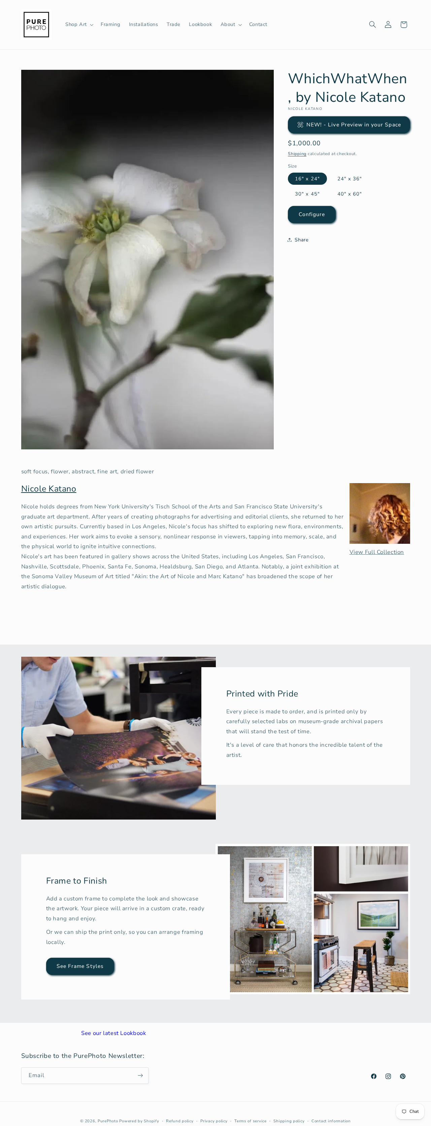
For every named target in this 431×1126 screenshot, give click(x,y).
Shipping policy (288, 1121)
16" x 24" (307, 178)
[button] (78, 24)
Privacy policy (213, 1121)
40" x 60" (349, 193)
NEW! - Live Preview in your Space (353, 124)
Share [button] (301, 239)
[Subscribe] (140, 1075)
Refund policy (180, 1121)
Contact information (331, 1121)
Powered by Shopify (139, 1121)
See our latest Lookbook (113, 1033)
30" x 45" (307, 193)
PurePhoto (108, 1121)
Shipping (297, 153)
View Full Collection (377, 552)
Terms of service (250, 1121)
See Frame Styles (80, 966)
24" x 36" (349, 178)
